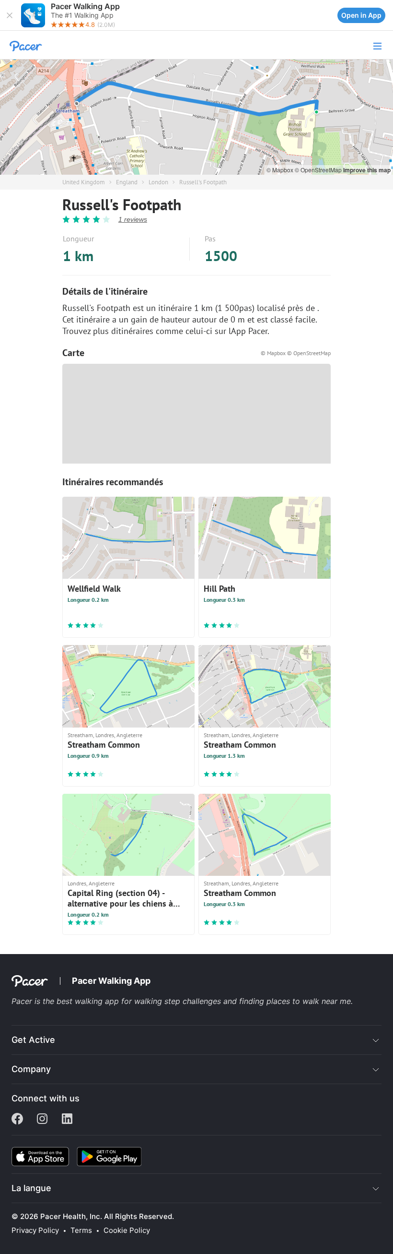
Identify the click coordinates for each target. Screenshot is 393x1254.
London (158, 182)
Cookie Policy (127, 1230)
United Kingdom (83, 182)
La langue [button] (31, 1188)
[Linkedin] (67, 1119)
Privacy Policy (35, 1230)
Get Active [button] (33, 1040)
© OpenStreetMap (319, 170)
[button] (9, 15)
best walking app (89, 1001)
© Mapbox (280, 170)
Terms (81, 1230)
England (127, 182)
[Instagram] (42, 1119)
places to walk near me (308, 1001)
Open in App (361, 15)
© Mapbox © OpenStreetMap (296, 353)
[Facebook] (17, 1119)
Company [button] (31, 1069)
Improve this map (367, 170)
